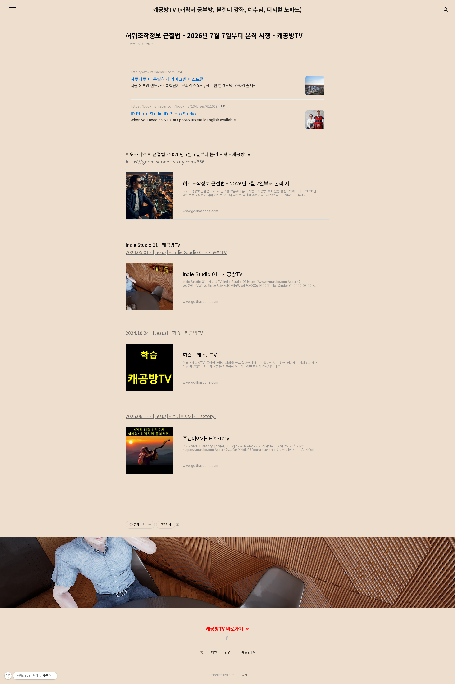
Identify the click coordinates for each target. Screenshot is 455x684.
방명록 (229, 652)
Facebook (227, 638)
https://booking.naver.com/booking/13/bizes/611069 (174, 106)
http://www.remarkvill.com (153, 72)
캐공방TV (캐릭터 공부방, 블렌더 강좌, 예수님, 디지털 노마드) (227, 9)
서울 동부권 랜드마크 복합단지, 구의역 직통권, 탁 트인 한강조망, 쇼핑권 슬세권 (194, 85)
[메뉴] (12, 9)
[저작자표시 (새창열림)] (177, 525)
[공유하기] (143, 524)
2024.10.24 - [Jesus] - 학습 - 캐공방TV (164, 333)
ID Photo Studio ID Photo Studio (163, 113)
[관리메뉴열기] (8, 675)
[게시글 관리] (149, 524)
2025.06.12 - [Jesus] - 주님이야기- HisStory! (171, 416)
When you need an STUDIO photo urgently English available (183, 119)
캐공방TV (248, 652)
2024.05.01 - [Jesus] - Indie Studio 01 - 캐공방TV (176, 252)
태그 (214, 652)
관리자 (243, 675)
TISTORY (228, 675)
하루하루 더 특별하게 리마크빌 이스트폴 (167, 79)
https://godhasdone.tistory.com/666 (165, 161)
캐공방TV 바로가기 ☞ (227, 628)
